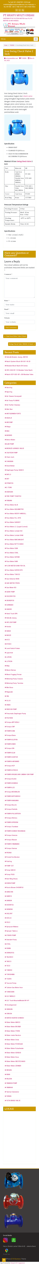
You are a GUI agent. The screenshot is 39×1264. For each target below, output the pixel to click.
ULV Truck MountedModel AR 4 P (17, 1000)
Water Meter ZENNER (13, 1066)
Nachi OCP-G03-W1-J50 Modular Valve (19, 374)
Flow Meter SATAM (13, 557)
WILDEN (9, 1079)
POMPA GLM (10, 753)
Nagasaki (9, 692)
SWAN (8, 948)
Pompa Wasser (11, 840)
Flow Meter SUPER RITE (14, 570)
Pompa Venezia (11, 835)
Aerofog (9, 387)
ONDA (8, 705)
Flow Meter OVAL (12, 553)
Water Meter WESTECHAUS (15, 1061)
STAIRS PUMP (11, 935)
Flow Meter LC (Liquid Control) (16, 527)
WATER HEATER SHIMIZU (15, 1018)
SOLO (8, 922)
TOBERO (9, 970)
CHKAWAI (9, 461)
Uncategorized (11, 1005)
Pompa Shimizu (11, 818)
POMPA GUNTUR (12, 757)
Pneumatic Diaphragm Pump (16, 714)
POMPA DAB (10, 731)
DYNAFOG (9, 483)
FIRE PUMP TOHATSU (13, 496)
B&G (7, 431)
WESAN (9, 1070)
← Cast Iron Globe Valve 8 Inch (15, 336)
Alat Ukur (9, 409)
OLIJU (8, 701)
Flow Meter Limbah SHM (14, 535)
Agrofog (9, 392)
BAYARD (9, 435)
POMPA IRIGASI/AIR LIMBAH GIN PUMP (20, 774)
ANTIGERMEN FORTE (13, 414)
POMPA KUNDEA (12, 783)
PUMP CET (10, 866)
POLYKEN (9, 718)
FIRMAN (9, 501)
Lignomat (9, 653)
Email (6, 309)
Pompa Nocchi (11, 805)
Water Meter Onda (12, 1040)
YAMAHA (9, 1087)
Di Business (16, 1259)
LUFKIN (8, 657)
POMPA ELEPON (11, 740)
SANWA (9, 901)
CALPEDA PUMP (12, 453)
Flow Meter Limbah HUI (14, 531)
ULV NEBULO (10, 996)
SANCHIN (9, 892)
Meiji (7, 666)
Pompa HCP (10, 766)
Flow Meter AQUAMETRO (15, 509)
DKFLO (8, 474)
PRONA (8, 853)
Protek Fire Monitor (13, 857)
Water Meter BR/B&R (13, 1027)
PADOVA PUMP (11, 709)
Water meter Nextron (13, 1035)
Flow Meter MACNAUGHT (15, 540)
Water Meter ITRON (13, 1031)
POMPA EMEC (11, 744)
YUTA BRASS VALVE (13, 1101)
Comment (8, 274)
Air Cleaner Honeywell (13, 396)
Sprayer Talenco (12, 931)
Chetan (12, 1263)
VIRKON (9, 1014)
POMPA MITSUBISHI (13, 796)
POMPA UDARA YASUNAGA (15, 831)
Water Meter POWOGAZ (14, 1044)
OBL (7, 696)
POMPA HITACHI (12, 770)
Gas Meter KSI (11, 587)
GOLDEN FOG (10, 596)
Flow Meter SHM (12, 561)
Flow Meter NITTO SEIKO (15, 544)
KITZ (8, 640)
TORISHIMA (10, 974)
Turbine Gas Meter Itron (14, 987)
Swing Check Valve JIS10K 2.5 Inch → (22, 344)
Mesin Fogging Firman (14, 674)
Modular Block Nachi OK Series (17, 366)
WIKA (8, 1074)
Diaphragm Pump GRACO (15, 470)
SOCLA (8, 918)
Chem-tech (10, 457)
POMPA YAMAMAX (12, 844)
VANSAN (9, 1009)
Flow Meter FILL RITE (13, 518)
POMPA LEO (10, 787)
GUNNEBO (9, 605)
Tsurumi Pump (11, 983)
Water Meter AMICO (13, 1022)
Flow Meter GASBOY (13, 522)
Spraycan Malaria (12, 927)
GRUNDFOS (10, 600)
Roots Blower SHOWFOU (14, 887)
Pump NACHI (10, 870)
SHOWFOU (10, 905)
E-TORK (9, 487)
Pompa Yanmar (11, 848)
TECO (8, 966)
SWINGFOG (10, 953)
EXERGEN (9, 492)
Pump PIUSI (10, 874)
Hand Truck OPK (11, 614)
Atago (8, 427)
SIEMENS (9, 909)
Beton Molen (10, 440)
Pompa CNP (10, 727)
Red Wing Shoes (12, 879)
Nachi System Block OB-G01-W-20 (18, 361)
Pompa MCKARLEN (13, 792)
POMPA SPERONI (12, 822)
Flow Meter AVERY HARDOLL (16, 514)
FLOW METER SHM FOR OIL (15, 566)
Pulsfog (9, 861)
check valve (27, 96)
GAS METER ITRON (13, 583)
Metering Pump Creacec (14, 679)
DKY (7, 479)
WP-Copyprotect (20, 1263)
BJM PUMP (10, 444)
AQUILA (9, 418)
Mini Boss (9, 687)
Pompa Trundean (12, 827)
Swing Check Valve (24, 161)
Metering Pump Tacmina (14, 683)
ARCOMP (9, 422)
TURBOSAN (10, 992)
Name (6, 301)
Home (5, 45)
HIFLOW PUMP (11, 622)
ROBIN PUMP (10, 883)
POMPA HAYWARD (12, 761)
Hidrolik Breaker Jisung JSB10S (17, 357)
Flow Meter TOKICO (13, 574)
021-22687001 (18, 2)
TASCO (8, 961)
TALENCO (9, 957)
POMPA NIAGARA (12, 800)
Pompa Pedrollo (11, 809)
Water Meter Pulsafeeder (15, 1048)
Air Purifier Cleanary (13, 405)
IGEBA (8, 631)
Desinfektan (10, 466)
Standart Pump (11, 940)
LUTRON (9, 661)
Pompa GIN (10, 748)
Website (7, 318)
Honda (8, 627)
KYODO (8, 644)
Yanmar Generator (12, 1092)
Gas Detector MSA (12, 579)
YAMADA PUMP (11, 1083)
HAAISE (9, 609)
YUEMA (8, 1096)
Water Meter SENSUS (13, 1053)
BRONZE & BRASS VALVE (15, 448)
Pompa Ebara (11, 735)
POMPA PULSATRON (13, 814)
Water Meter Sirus (12, 1057)
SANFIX (9, 896)
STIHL (8, 944)
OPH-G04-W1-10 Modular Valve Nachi (19, 370)
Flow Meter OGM (12, 548)
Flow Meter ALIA (12, 505)
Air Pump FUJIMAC (13, 400)
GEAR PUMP (10, 592)
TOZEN (12, 45)
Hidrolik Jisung (11, 618)
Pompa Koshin (11, 779)
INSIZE (8, 635)
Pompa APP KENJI (12, 722)
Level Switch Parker (13, 648)
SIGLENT (9, 914)
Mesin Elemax (11, 670)
